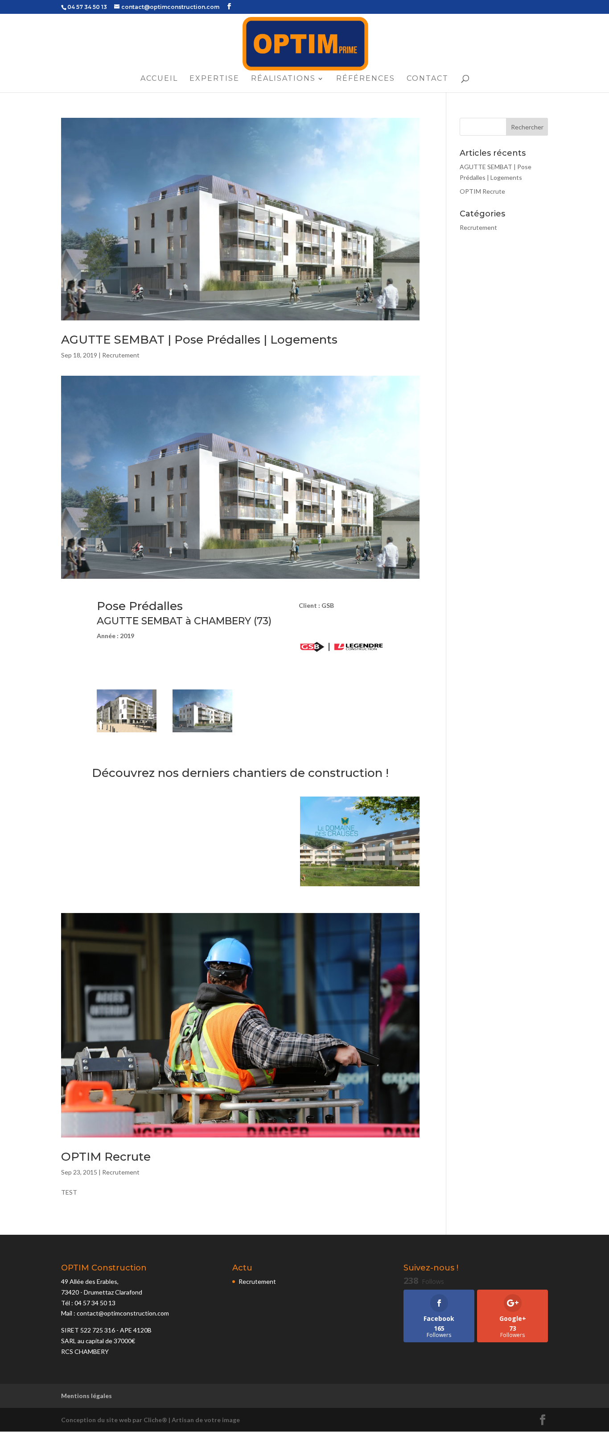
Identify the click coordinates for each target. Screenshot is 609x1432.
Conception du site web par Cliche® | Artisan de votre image (150, 1420)
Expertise (214, 79)
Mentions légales (86, 1395)
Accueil (159, 79)
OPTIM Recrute (106, 1157)
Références (365, 79)
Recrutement (121, 355)
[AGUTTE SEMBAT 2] (202, 732)
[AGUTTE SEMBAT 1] (126, 732)
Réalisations (283, 79)
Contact (428, 79)
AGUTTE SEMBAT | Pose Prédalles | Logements (199, 339)
